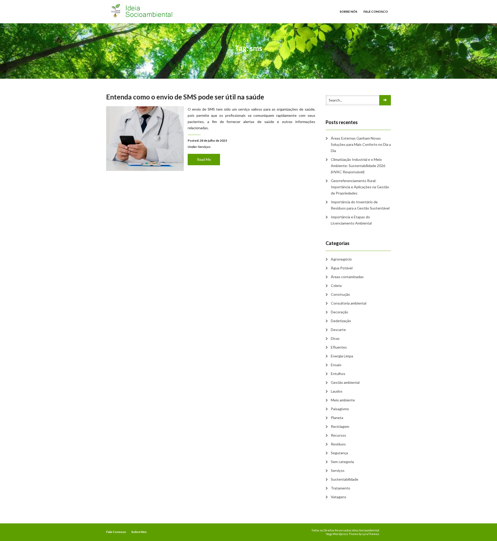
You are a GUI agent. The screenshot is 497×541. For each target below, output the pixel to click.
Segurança (339, 453)
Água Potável (342, 268)
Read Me (204, 159)
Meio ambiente (343, 400)
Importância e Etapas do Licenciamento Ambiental (351, 220)
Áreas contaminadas (347, 277)
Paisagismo (340, 409)
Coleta (336, 285)
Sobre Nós (348, 11)
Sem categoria (342, 461)
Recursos (338, 435)
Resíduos (338, 444)
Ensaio (336, 365)
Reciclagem (340, 426)
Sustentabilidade (344, 479)
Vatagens (338, 497)
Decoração (339, 312)
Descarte (338, 329)
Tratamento (340, 488)
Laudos (336, 391)
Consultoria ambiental (348, 303)
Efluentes (339, 347)
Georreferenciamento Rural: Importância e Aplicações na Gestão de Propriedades (360, 186)
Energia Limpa (342, 356)
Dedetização (341, 321)
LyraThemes (370, 534)
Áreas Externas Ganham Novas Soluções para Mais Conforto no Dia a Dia (361, 144)
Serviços (204, 147)
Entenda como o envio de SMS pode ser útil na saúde (185, 97)
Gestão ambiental (345, 382)
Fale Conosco (375, 11)
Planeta (337, 417)
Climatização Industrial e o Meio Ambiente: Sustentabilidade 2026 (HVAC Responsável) (358, 165)
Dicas (335, 338)
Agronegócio (341, 259)
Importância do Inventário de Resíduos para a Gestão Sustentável (360, 205)
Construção (340, 294)
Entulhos (338, 373)
